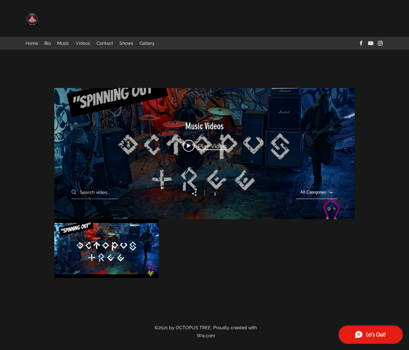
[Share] (197, 193)
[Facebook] (361, 43)
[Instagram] (380, 43)
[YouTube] (370, 43)
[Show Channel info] (211, 193)
